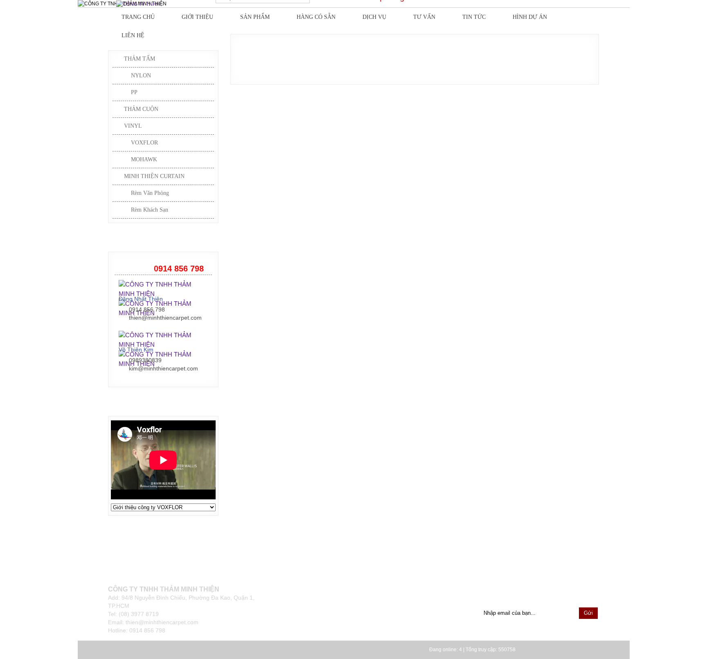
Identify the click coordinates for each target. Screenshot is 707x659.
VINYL (133, 126)
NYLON (141, 75)
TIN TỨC (474, 17)
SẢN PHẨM (255, 17)
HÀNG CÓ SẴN (316, 17)
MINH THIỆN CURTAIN (154, 176)
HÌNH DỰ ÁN (530, 17)
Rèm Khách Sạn (149, 210)
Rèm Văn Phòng (150, 193)
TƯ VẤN (424, 17)
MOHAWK (144, 159)
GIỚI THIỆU (197, 17)
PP (134, 92)
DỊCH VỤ (374, 17)
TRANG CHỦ (138, 17)
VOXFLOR (144, 143)
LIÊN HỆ (133, 35)
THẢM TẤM (139, 59)
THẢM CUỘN (141, 109)
